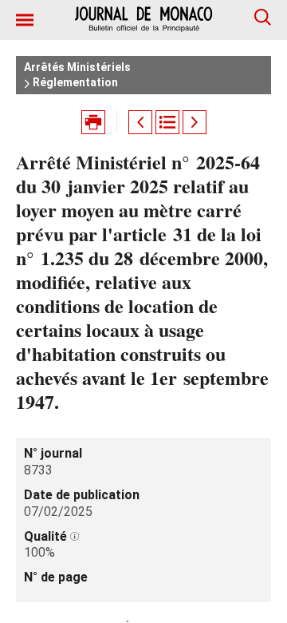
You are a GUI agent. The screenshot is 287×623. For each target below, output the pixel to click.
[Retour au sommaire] (167, 122)
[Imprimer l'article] (93, 122)
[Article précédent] (140, 122)
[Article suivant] (194, 122)
